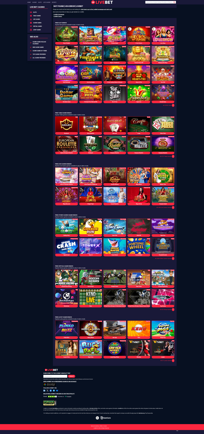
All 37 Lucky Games (166, 360)
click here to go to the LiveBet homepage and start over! (96, 9)
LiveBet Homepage (59, 14)
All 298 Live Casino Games (165, 207)
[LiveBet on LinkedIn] (44, 391)
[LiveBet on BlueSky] (57, 391)
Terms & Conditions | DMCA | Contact (102, 426)
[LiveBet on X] (47, 391)
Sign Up (71, 376)
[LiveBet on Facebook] (51, 391)
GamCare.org (142, 413)
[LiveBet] (102, 2)
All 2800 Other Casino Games (164, 258)
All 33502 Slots (168, 105)
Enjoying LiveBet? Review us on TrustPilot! (59, 394)
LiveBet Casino (58, 16)
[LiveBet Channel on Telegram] (54, 391)
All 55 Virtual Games (166, 309)
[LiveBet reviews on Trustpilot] (58, 396)
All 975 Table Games (166, 156)
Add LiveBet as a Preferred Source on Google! (59, 381)
